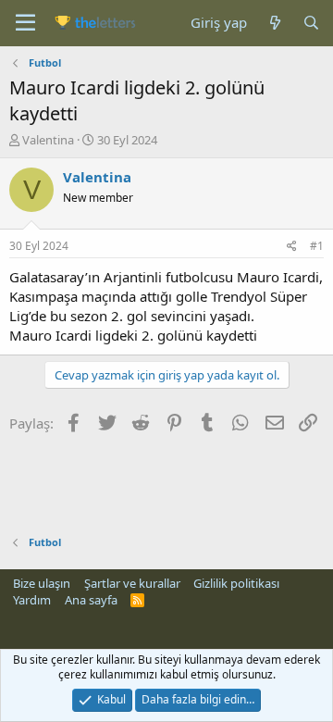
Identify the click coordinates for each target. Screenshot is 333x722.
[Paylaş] (291, 246)
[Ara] (311, 23)
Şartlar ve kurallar (132, 583)
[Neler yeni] (274, 23)
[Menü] (25, 23)
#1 (317, 246)
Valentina (48, 139)
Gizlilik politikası (236, 583)
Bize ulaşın (41, 583)
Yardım (32, 599)
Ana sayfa (91, 599)
